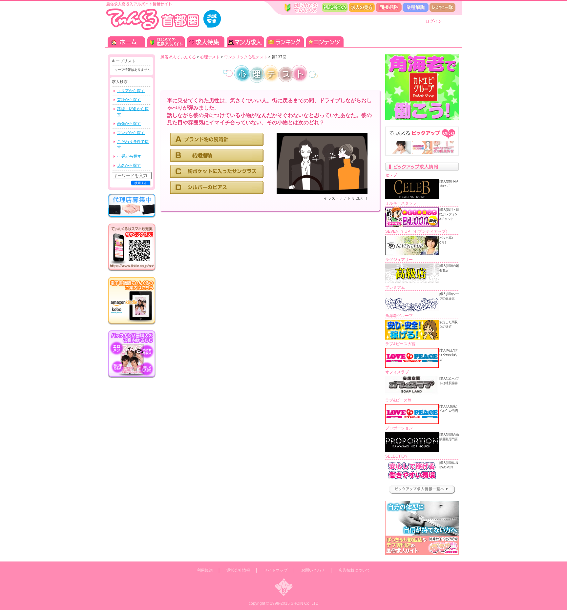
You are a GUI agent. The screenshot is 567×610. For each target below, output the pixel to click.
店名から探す (129, 165)
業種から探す (129, 99)
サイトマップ (275, 570)
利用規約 (205, 570)
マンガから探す (131, 132)
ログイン (433, 21)
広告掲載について (354, 570)
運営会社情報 (238, 570)
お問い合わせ (313, 570)
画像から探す (129, 123)
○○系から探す (129, 156)
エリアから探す (131, 91)
